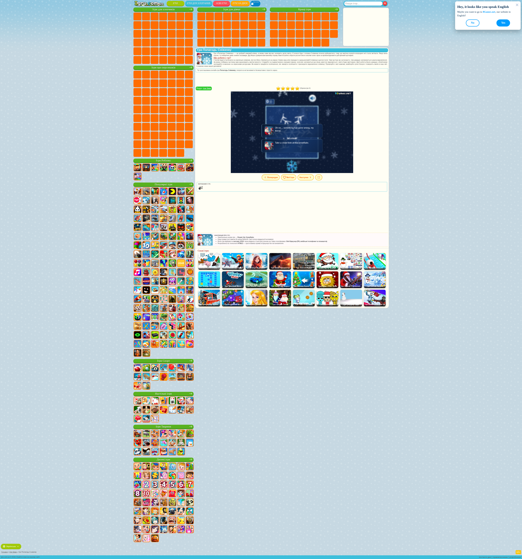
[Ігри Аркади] (172, 191)
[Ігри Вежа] (190, 290)
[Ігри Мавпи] (172, 443)
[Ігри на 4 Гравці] (155, 191)
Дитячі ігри (163, 459)
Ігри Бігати (180, 42)
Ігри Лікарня (201, 34)
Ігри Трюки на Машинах (308, 34)
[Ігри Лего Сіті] (137, 227)
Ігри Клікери (317, 25)
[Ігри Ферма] (163, 254)
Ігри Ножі (334, 25)
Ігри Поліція (155, 34)
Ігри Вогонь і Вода (218, 16)
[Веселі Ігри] (155, 538)
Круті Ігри (274, 42)
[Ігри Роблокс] (137, 168)
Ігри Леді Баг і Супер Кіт (155, 83)
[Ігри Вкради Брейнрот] (163, 168)
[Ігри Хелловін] (181, 227)
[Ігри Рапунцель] (146, 475)
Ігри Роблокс (163, 160)
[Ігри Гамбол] (190, 511)
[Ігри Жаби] (181, 452)
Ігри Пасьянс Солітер (325, 25)
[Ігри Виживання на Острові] (163, 335)
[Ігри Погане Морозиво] (137, 209)
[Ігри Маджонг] (146, 401)
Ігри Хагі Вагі (189, 118)
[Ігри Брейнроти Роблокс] (181, 168)
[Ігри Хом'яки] (163, 452)
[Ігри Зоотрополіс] (137, 502)
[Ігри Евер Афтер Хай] (155, 502)
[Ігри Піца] (146, 520)
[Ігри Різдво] (190, 467)
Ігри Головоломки (325, 34)
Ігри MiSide (189, 144)
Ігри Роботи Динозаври (163, 34)
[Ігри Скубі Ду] (163, 502)
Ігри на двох (240, 3)
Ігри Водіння (180, 51)
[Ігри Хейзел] (181, 467)
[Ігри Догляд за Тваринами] (172, 434)
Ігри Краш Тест (163, 60)
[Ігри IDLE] (190, 335)
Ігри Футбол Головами (172, 51)
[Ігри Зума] (137, 245)
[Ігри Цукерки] (172, 475)
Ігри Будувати (317, 42)
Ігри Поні (201, 16)
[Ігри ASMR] (163, 326)
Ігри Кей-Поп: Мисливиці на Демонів (180, 153)
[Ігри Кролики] (155, 452)
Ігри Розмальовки (261, 16)
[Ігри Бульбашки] (137, 484)
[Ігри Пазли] (155, 475)
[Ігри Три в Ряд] (181, 254)
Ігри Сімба (189, 127)
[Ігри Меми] (181, 308)
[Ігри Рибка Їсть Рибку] (181, 317)
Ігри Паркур (155, 51)
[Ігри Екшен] (137, 191)
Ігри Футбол (146, 16)
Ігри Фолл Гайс (180, 109)
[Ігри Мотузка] (137, 344)
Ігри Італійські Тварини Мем (155, 153)
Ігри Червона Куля (137, 83)
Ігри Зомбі (172, 16)
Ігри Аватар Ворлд (180, 127)
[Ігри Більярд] (155, 368)
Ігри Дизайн (261, 34)
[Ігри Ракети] (181, 281)
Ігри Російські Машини (146, 42)
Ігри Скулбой (155, 127)
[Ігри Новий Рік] (172, 254)
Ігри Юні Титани (163, 109)
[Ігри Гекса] (172, 326)
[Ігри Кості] (137, 419)
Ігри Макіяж (227, 34)
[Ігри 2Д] (155, 245)
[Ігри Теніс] (172, 368)
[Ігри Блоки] (146, 263)
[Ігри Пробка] (163, 344)
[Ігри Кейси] (155, 335)
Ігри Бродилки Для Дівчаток (253, 16)
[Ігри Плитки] (190, 317)
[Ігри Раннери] (155, 281)
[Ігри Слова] (163, 290)
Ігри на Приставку (325, 42)
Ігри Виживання (172, 34)
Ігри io (291, 25)
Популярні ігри (163, 184)
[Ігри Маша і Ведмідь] (146, 467)
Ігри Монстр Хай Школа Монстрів (244, 16)
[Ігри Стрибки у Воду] (155, 377)
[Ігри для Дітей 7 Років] (190, 484)
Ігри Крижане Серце (210, 25)
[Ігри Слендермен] (190, 200)
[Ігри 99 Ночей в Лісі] (146, 168)
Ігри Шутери (172, 42)
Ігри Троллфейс (146, 83)
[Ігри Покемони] (181, 520)
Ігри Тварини (163, 427)
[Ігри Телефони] (172, 317)
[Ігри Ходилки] (137, 290)
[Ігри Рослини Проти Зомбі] (172, 263)
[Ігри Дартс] (181, 377)
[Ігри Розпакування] (190, 344)
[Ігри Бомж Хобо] (163, 511)
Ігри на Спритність (317, 16)
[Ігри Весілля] (146, 529)
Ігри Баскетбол (282, 42)
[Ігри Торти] (146, 272)
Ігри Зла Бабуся (163, 83)
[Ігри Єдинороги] (163, 434)
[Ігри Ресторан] (172, 529)
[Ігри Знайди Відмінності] (190, 493)
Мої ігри (290, 177)
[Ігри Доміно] (190, 401)
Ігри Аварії (146, 25)
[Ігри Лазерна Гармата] (190, 245)
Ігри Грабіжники (180, 34)
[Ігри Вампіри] (172, 308)
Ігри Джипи (146, 51)
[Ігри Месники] (137, 529)
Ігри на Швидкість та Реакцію (300, 34)
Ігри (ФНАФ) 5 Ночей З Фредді (180, 75)
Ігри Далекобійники (137, 60)
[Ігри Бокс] (163, 377)
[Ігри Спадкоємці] (155, 529)
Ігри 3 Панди (155, 92)
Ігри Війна (189, 51)
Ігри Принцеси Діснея (236, 34)
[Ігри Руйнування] (155, 272)
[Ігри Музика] (137, 272)
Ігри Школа (308, 42)
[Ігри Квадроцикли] (146, 299)
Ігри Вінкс (218, 42)
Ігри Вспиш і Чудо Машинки (172, 92)
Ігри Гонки (189, 25)
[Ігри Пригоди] (172, 209)
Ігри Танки (163, 16)
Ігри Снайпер (137, 34)
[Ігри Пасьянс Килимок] (137, 410)
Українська (11, 546)
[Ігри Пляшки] (181, 335)
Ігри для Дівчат (282, 16)
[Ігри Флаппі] (155, 290)
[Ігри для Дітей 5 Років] (172, 484)
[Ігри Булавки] (146, 344)
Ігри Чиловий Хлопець (180, 144)
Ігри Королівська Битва (180, 16)
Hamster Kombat (189, 135)
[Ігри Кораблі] (155, 218)
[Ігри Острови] (163, 317)
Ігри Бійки (180, 25)
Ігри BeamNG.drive (172, 60)
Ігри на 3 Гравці (334, 34)
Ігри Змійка (317, 34)
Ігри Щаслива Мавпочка (146, 109)
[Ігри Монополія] (146, 419)
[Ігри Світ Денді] (172, 168)
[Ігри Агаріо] (137, 200)
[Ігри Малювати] (155, 493)
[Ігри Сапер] (181, 410)
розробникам (515, 557)
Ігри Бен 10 (172, 101)
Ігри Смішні (282, 25)
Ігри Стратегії (155, 16)
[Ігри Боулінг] (137, 368)
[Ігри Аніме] (155, 520)
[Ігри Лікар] (155, 227)
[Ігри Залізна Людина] (190, 520)
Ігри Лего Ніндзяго (172, 75)
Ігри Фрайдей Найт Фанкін (163, 135)
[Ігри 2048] (181, 263)
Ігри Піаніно (210, 42)
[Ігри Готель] (146, 335)
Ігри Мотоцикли (155, 25)
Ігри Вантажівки (172, 25)
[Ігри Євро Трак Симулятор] (163, 272)
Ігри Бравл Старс (146, 118)
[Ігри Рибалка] (155, 236)
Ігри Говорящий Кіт (163, 75)
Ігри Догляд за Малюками (253, 34)
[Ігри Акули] (146, 443)
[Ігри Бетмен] (163, 520)
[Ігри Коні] (137, 434)
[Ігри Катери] (163, 245)
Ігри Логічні (308, 25)
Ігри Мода (244, 34)
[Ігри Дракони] (137, 443)
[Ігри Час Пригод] (137, 511)
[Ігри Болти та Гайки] (137, 326)
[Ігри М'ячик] (190, 272)
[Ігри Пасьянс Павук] (172, 401)
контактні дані (485, 557)
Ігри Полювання (137, 51)
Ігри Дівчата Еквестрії (210, 16)
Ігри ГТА (137, 42)
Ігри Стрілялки (189, 42)
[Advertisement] (366, 27)
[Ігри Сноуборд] (181, 368)
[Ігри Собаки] (181, 434)
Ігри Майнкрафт (189, 16)
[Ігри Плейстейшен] (146, 308)
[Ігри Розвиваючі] (155, 467)
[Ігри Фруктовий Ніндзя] (190, 191)
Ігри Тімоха (172, 144)
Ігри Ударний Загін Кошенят (137, 101)
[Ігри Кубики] (190, 227)
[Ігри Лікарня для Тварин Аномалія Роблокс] (190, 168)
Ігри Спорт (274, 25)
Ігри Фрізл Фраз (163, 101)
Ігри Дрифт (155, 42)
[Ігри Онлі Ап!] (163, 308)
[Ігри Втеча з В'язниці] (155, 326)
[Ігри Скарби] (190, 263)
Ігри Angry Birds (189, 83)
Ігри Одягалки (218, 25)
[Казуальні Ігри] (181, 299)
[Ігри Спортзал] (137, 386)
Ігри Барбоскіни (189, 92)
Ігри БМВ (155, 60)
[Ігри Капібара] (172, 452)
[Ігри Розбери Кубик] (137, 236)
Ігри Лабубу (163, 153)
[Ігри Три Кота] (163, 493)
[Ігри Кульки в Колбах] (155, 317)
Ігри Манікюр (210, 34)
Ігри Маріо (146, 101)
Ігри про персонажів (163, 67)
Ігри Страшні (300, 25)
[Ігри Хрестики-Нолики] (155, 419)
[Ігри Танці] (181, 529)
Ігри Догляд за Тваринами (261, 42)
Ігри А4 (163, 118)
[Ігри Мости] (181, 326)
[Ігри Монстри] (172, 281)
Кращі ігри (304, 9)
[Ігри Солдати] (172, 245)
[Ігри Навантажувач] (146, 209)
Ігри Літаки (163, 51)
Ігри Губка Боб (146, 75)
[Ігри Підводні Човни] (190, 218)
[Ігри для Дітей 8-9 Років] (137, 493)
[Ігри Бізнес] (172, 272)
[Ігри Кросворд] (146, 236)
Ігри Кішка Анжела (201, 25)
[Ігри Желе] (155, 344)
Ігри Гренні (180, 118)
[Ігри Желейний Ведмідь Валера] (172, 493)
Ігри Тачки (163, 92)
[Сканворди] (163, 299)
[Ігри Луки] (155, 209)
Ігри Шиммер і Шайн (137, 109)
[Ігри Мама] (137, 538)
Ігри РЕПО (146, 153)
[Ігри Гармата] (137, 299)
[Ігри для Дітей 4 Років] (163, 484)
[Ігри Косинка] (163, 401)
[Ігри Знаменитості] (146, 538)
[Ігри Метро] (190, 236)
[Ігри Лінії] (137, 263)
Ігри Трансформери (146, 144)
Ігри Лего (172, 83)
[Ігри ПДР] (181, 200)
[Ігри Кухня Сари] (146, 511)
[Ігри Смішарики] (172, 467)
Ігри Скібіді (172, 135)
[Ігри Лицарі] (190, 308)
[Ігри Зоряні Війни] (155, 254)
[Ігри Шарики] (181, 236)
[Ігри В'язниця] (137, 353)
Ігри (175, 3)
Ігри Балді (172, 118)
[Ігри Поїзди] (172, 218)
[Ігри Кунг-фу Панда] (190, 502)
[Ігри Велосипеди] (163, 368)
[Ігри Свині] (146, 434)
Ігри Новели (261, 25)
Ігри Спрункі (155, 144)
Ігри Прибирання (201, 42)
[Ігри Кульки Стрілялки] (163, 191)
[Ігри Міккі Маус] (181, 511)
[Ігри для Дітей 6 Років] (181, 484)
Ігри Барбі (227, 16)
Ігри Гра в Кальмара (155, 118)
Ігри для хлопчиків (198, 3)
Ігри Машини (137, 25)
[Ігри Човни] (181, 218)
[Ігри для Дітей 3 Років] (155, 484)
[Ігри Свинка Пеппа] (181, 475)
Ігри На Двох (308, 16)
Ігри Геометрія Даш (334, 16)
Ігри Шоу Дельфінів (146, 92)
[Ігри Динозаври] (190, 434)
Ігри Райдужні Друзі (163, 127)
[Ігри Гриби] (146, 353)
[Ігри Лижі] (190, 368)
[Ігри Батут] (172, 377)
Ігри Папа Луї (244, 25)
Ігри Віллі (137, 75)
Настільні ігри (163, 394)
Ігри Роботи (146, 34)
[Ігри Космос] (181, 209)
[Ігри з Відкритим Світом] (155, 263)
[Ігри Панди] (137, 452)
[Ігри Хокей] (137, 377)
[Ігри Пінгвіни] (190, 443)
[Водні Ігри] (181, 344)
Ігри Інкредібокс (163, 144)
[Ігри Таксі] (163, 218)
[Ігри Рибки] (155, 443)
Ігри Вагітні (253, 25)
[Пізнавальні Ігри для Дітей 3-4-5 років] (163, 467)
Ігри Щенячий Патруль (155, 75)
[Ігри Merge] (137, 317)
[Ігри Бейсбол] (146, 386)
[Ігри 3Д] (146, 245)
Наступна (303, 177)
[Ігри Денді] (163, 281)
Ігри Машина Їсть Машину (189, 34)
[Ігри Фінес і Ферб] (181, 502)
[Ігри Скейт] (146, 377)
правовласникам (500, 557)
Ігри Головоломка (137, 135)
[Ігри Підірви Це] (146, 200)
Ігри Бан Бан (155, 135)
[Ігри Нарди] (163, 410)
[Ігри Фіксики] (155, 511)
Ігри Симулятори (291, 16)
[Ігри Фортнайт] (163, 227)
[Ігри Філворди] (181, 272)
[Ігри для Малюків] (137, 467)
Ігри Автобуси (163, 42)
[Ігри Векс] (190, 299)
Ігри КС (146, 60)
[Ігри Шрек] (172, 502)
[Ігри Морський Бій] (146, 227)
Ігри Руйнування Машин (180, 60)
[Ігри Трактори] (163, 236)
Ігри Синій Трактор (172, 109)
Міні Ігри (291, 34)
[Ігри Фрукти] (172, 335)
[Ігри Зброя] (137, 254)
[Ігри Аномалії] (137, 335)
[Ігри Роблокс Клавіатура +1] (137, 176)
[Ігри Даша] (190, 475)
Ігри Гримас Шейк (180, 135)
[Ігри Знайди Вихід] (172, 200)
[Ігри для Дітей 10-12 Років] (146, 493)
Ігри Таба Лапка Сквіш (227, 42)
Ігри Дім (244, 42)
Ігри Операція (218, 34)
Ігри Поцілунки (236, 25)
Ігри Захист (291, 42)
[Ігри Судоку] (172, 410)
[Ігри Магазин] (190, 529)
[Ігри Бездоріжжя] (146, 218)
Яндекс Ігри (325, 16)
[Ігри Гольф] (146, 368)
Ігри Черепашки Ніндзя (189, 101)
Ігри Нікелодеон (300, 42)
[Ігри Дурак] (137, 401)
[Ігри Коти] (155, 434)
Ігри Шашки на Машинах (189, 60)
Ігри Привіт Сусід (146, 127)
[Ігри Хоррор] (146, 290)
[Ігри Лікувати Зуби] (172, 520)
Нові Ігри (221, 3)
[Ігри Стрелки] (172, 344)
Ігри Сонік (180, 92)
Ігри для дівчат (231, 9)
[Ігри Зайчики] (181, 443)
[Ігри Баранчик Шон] (172, 511)
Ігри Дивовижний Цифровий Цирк (137, 144)
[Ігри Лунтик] (163, 475)
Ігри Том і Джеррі (155, 109)
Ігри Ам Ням (137, 92)
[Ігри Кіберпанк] (172, 227)
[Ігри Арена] (190, 209)
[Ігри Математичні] (137, 475)
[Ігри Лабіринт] (155, 308)
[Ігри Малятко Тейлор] (181, 493)
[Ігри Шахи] (146, 410)
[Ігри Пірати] (181, 245)
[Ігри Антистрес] (190, 281)
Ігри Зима (207, 88)
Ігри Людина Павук (155, 101)
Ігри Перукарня (227, 25)
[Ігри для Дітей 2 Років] (146, 484)
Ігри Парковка (137, 16)
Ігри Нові (274, 16)
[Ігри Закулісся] (172, 299)
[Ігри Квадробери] (190, 377)
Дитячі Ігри (300, 16)
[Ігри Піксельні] (172, 236)
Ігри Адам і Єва (180, 101)
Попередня (272, 177)
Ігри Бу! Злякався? (137, 153)
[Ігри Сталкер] (155, 299)
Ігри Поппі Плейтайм (172, 153)
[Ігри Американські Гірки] (137, 281)
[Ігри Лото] (190, 410)
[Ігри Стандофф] (190, 326)
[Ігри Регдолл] (146, 326)
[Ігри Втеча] (155, 200)
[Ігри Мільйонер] (146, 281)
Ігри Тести (236, 16)
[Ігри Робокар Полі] (163, 529)
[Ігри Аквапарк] (163, 200)
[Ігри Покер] (181, 401)
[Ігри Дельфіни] (163, 443)
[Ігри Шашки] (155, 410)
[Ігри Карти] (155, 401)
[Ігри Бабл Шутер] (181, 290)
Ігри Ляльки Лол (253, 42)
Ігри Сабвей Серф (180, 83)
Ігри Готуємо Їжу (236, 42)
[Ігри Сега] (146, 254)
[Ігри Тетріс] (163, 263)
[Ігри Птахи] (146, 452)
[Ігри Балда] (137, 308)
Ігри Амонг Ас (137, 118)
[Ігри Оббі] (155, 168)
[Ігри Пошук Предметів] (190, 254)
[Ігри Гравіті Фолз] (137, 520)
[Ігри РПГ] (181, 191)
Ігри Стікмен (163, 25)
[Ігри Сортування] (146, 317)
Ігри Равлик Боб (189, 75)
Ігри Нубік (137, 127)
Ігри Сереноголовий (189, 109)
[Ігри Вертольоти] (137, 218)
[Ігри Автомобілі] (146, 191)
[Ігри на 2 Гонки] (163, 209)
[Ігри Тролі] (146, 502)
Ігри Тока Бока (172, 127)
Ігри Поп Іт (274, 34)
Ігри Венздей (146, 135)
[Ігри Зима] (172, 290)
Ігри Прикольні (282, 34)
